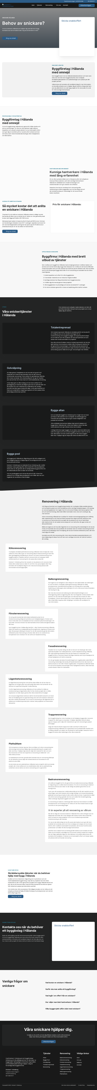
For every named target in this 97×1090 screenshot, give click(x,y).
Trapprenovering (65, 1069)
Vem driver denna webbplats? (68, 1085)
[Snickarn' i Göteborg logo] (11, 5)
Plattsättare (63, 1074)
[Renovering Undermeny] (53, 5)
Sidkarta (79, 1062)
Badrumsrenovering (66, 1058)
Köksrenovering (64, 1060)
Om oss (58, 5)
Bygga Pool (46, 1060)
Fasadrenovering (65, 1064)
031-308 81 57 (91, 1)
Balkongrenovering (65, 1071)
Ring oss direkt (11, 38)
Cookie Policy (81, 1085)
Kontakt (65, 5)
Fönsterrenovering (65, 1062)
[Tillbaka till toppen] (92, 1086)
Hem (33, 5)
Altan (44, 1058)
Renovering (49, 5)
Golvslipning (46, 1062)
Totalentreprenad (48, 1064)
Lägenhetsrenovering (66, 1067)
